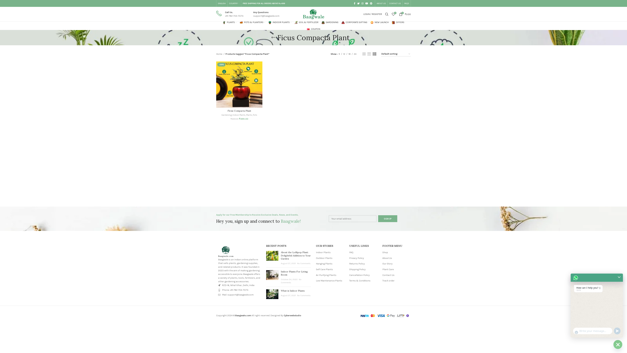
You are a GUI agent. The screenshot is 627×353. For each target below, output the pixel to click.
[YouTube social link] (366, 3)
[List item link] (239, 290)
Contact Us (388, 275)
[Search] (387, 14)
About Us (387, 258)
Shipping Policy (357, 269)
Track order (388, 280)
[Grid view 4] (374, 54)
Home (219, 54)
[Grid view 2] (364, 54)
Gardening (226, 115)
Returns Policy (357, 263)
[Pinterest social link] (371, 3)
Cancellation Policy (359, 275)
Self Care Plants (324, 269)
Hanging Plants (324, 263)
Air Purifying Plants (326, 275)
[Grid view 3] (369, 54)
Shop (385, 252)
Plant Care (388, 269)
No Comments (304, 263)
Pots (255, 115)
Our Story (387, 263)
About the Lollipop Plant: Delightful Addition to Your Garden (296, 255)
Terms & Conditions (359, 280)
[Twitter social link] (358, 3)
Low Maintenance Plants (329, 280)
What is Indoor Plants (293, 290)
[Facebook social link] (354, 3)
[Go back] (273, 37)
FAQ (351, 252)
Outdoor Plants (324, 258)
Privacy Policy (356, 258)
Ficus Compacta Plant (239, 110)
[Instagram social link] (362, 3)
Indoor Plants (239, 115)
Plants (249, 115)
